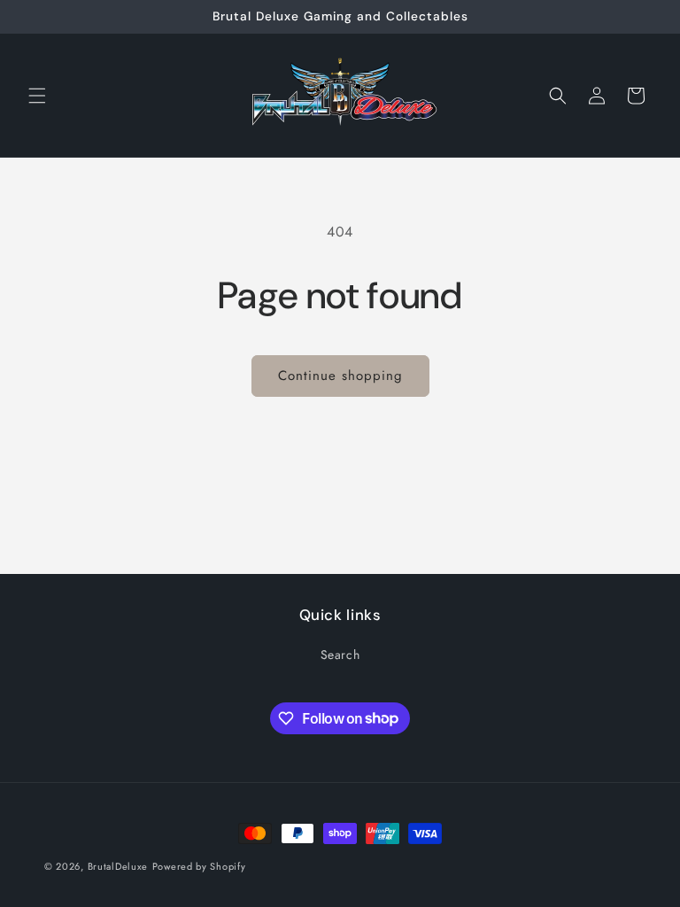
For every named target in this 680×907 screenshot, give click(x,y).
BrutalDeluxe (118, 866)
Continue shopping (340, 375)
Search (340, 654)
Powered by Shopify (199, 866)
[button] (37, 95)
